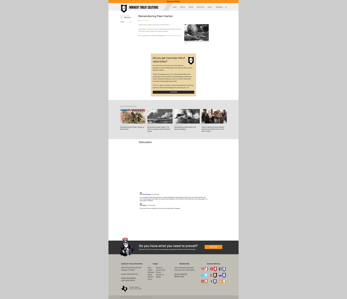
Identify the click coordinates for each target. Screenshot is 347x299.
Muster (158, 277)
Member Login (179, 276)
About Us (159, 267)
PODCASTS (200, 7)
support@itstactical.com (129, 274)
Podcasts (151, 272)
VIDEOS (190, 7)
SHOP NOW (213, 247)
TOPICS (182, 7)
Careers (150, 277)
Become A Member (180, 274)
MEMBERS (219, 7)
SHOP (175, 7)
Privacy (158, 272)
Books (150, 274)
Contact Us (160, 274)
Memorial (127, 17)
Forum (150, 279)
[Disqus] (173, 166)
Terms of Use (160, 270)
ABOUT (209, 7)
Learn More (173, 92)
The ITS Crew (144, 20)
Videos (150, 270)
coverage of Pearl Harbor (173, 35)
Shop (149, 267)
